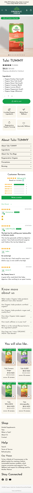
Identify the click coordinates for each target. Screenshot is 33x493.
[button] (8, 184)
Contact (4, 437)
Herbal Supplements (8, 427)
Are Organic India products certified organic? (14, 305)
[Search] (6, 10)
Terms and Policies (16, 490)
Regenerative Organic (9, 158)
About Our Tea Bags (9, 154)
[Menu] (2, 10)
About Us (4, 435)
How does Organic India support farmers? (13, 317)
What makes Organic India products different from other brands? (14, 300)
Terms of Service (6, 449)
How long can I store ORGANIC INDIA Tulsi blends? (13, 332)
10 (24, 55)
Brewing (4, 166)
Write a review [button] (16, 197)
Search (3, 447)
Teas (2, 430)
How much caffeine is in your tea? (13, 322)
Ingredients (5, 150)
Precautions (5, 162)
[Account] (27, 10)
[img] (5, 209)
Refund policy (6, 452)
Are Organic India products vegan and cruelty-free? (15, 311)
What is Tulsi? (6, 432)
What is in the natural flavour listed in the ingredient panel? (15, 327)
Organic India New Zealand (13, 487)
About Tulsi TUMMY (9, 146)
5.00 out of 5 (21, 178)
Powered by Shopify (26, 487)
